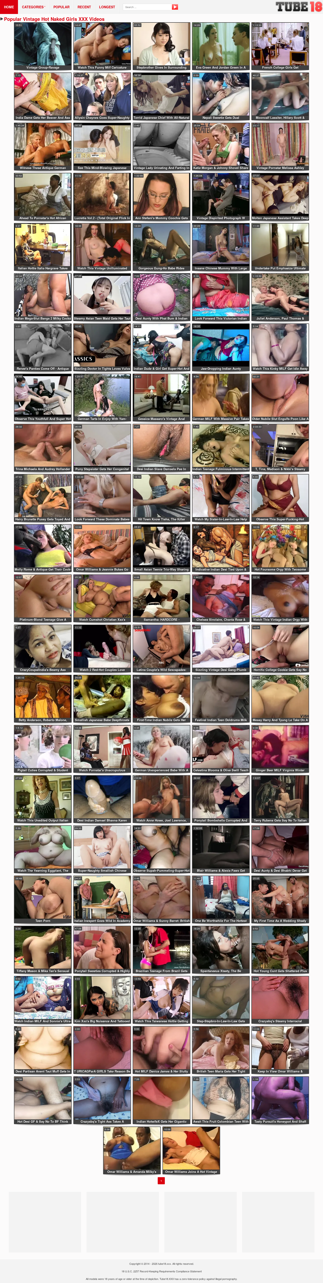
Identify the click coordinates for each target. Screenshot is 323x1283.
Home (9, 6)
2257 (136, 1271)
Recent (84, 6)
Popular (61, 6)
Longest (107, 6)
